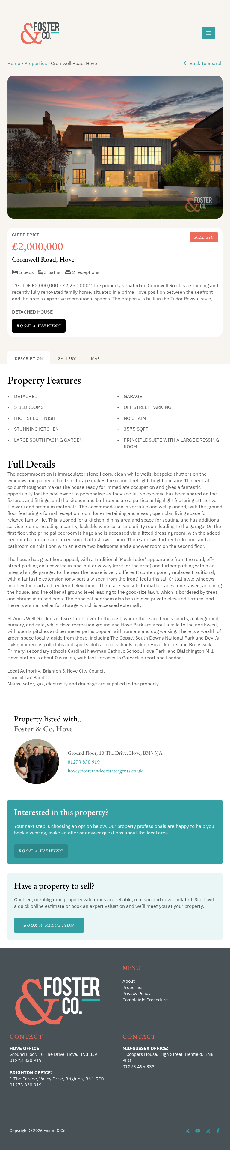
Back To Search (205, 63)
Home (13, 63)
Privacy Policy (136, 993)
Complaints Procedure (145, 1000)
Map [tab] (95, 358)
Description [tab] (29, 358)
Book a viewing (38, 325)
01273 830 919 (84, 761)
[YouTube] (197, 1130)
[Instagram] (207, 1130)
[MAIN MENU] (208, 33)
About (128, 981)
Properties (35, 63)
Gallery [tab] (67, 358)
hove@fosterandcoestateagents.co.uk (105, 770)
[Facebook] (218, 1130)
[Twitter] (187, 1130)
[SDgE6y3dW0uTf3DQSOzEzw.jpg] (115, 147)
